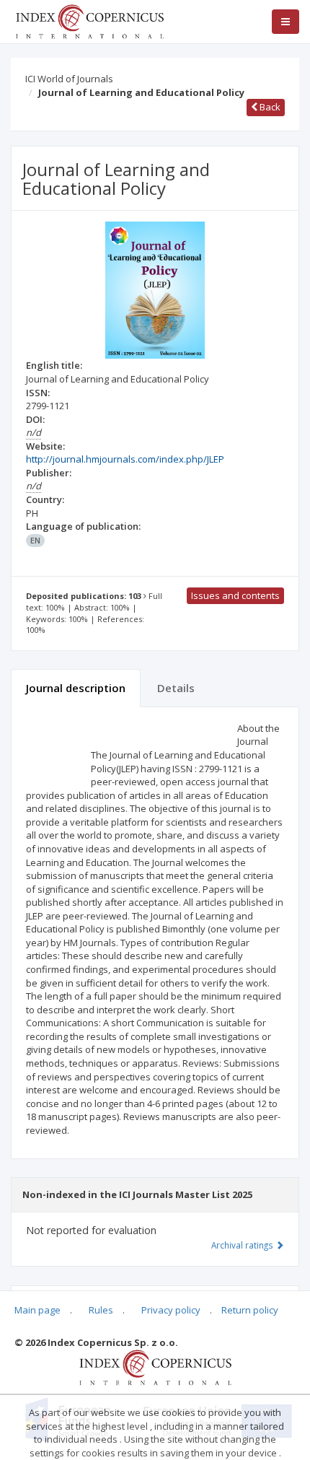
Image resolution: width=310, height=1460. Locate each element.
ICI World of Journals (69, 78)
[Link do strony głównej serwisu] (89, 20)
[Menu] (285, 21)
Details (176, 688)
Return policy (249, 1309)
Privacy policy (170, 1309)
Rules (101, 1309)
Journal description (75, 688)
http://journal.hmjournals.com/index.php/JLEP (125, 459)
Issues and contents (235, 595)
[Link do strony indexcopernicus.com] (155, 1366)
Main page (37, 1309)
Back (268, 106)
